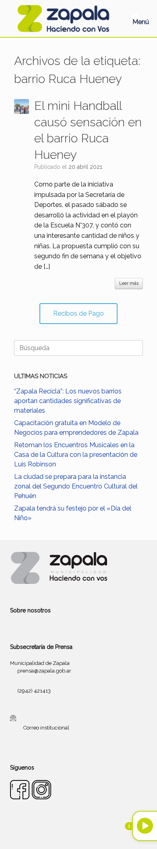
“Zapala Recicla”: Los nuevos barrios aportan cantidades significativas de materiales (68, 400)
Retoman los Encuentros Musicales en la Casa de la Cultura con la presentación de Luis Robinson (75, 454)
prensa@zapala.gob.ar (44, 671)
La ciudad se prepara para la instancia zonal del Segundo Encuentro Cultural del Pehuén (76, 486)
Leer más (128, 283)
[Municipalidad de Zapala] (63, 18)
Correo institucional (46, 727)
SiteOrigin (88, 833)
